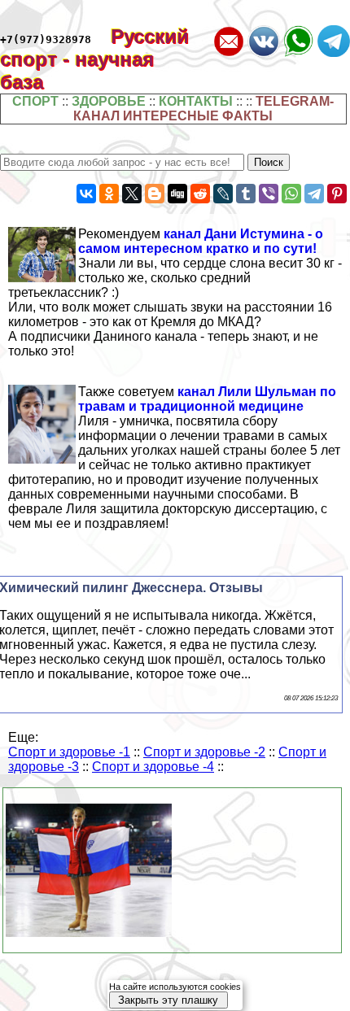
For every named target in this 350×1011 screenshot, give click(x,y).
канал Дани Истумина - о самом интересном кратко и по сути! (200, 241)
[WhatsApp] (291, 193)
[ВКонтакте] (86, 193)
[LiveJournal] (223, 193)
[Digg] (177, 193)
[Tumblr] (246, 193)
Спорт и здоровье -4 (153, 767)
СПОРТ (35, 101)
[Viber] (268, 193)
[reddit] (200, 193)
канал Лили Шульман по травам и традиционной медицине (207, 399)
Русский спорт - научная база (94, 59)
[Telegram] (314, 193)
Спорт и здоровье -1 (69, 752)
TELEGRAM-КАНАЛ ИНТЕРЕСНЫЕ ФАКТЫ (203, 108)
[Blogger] (154, 193)
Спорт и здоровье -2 (204, 752)
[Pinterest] (337, 193)
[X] (132, 193)
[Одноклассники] (109, 193)
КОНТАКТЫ (196, 101)
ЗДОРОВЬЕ (109, 101)
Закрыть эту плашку (168, 1000)
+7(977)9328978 (45, 39)
